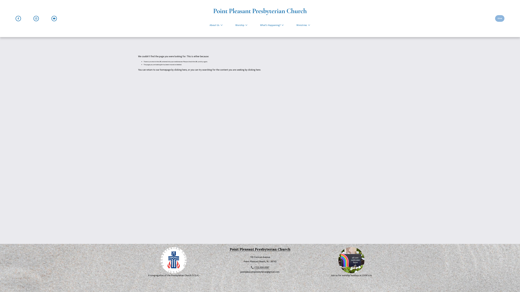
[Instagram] (36, 18)
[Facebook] (18, 18)
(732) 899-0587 (261, 267)
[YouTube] (54, 18)
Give (500, 18)
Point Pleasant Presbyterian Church (260, 11)
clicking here (180, 69)
